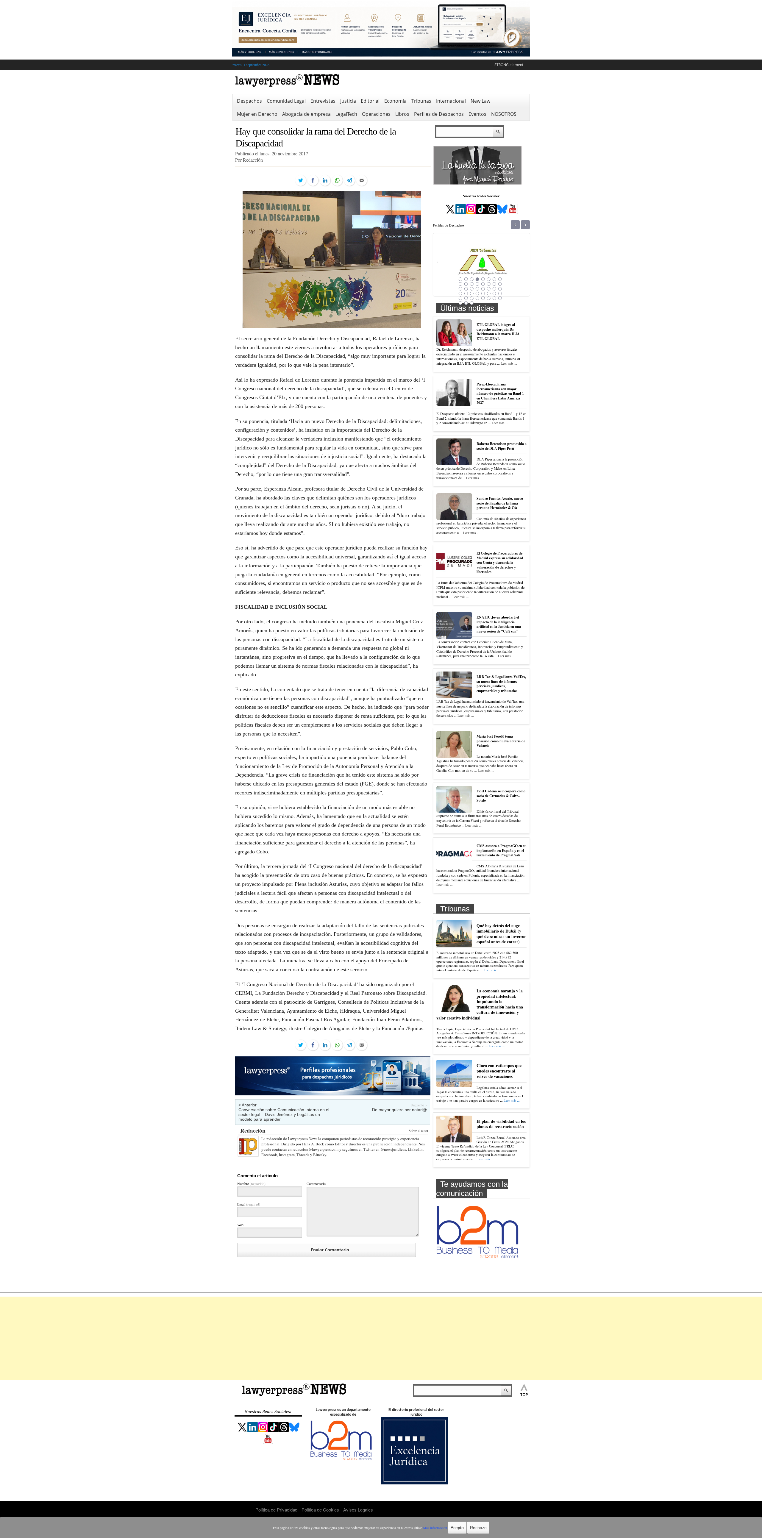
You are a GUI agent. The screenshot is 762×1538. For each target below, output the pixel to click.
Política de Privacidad (276, 1509)
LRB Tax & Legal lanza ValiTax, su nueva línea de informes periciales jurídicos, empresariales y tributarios (501, 683)
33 (460, 298)
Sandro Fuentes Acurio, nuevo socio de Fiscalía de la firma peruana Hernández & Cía (500, 503)
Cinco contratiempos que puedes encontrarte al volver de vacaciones (499, 1070)
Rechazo (478, 1527)
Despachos (249, 101)
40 (500, 298)
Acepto (457, 1527)
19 (472, 289)
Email (248, 1204)
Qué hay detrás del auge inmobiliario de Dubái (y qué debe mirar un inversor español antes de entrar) (501, 933)
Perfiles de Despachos (439, 114)
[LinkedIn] (325, 180)
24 (500, 289)
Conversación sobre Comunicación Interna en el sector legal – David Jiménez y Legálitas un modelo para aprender (283, 1114)
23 (494, 289)
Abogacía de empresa (306, 114)
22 (489, 289)
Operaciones (376, 114)
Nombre (251, 1183)
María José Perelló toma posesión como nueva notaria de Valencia (501, 741)
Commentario (316, 1183)
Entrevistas (322, 101)
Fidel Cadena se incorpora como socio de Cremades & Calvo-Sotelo (501, 795)
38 (489, 298)
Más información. (435, 1527)
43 (472, 303)
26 (466, 293)
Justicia (348, 101)
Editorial (370, 101)
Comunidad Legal (286, 101)
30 (489, 293)
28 (477, 293)
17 (460, 289)
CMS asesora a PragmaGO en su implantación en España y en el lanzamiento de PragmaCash (502, 850)
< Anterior (247, 1105)
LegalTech (346, 114)
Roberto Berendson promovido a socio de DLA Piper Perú (502, 446)
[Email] (361, 180)
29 (483, 293)
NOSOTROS (503, 114)
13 (483, 284)
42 (466, 303)
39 (494, 298)
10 (466, 284)
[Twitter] (300, 180)
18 (466, 289)
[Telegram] (349, 180)
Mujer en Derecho (257, 114)
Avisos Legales (358, 1509)
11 (472, 284)
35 (472, 298)
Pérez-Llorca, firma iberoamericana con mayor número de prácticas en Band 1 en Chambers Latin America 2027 (500, 393)
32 (500, 293)
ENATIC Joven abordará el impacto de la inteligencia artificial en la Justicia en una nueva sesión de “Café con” (499, 624)
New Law (480, 101)
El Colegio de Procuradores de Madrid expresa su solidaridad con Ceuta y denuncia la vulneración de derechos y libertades (500, 562)
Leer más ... (509, 363)
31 (494, 293)
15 (494, 284)
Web (240, 1224)
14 (489, 284)
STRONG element (508, 64)
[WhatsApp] (337, 180)
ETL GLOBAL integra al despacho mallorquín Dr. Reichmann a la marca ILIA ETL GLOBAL (498, 331)
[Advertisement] (381, 1338)
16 (500, 284)
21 (483, 289)
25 (460, 293)
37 (483, 298)
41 (460, 303)
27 (472, 293)
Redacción (253, 1130)
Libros (402, 114)
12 (477, 284)
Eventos (477, 114)
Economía (395, 101)
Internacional (451, 101)
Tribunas (421, 101)
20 (477, 289)
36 (477, 298)
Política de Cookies (320, 1509)
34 (466, 298)
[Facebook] (312, 180)
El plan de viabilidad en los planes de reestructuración (501, 1124)
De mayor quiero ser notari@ (399, 1109)
